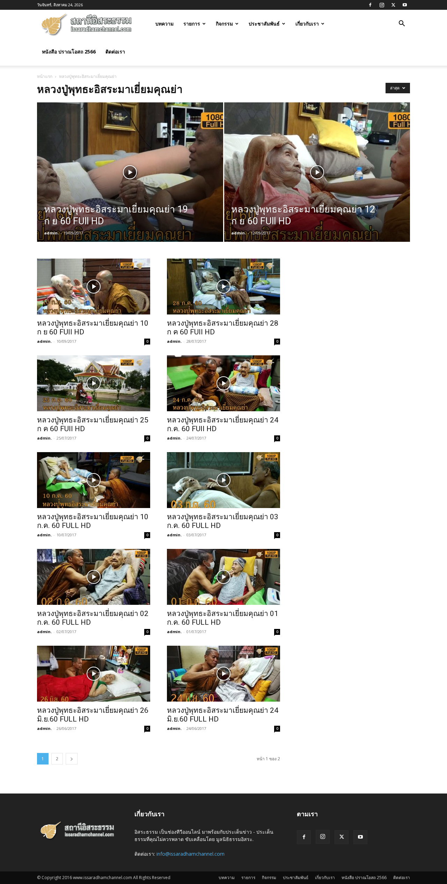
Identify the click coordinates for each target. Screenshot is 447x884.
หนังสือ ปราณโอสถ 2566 (69, 51)
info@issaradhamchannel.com (190, 853)
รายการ (191, 23)
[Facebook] (370, 5)
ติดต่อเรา (115, 51)
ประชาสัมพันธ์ (264, 23)
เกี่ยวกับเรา (307, 23)
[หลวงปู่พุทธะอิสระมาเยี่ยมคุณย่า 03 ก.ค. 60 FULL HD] (223, 480)
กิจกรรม (224, 23)
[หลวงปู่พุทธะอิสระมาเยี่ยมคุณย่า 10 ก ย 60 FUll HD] (93, 286)
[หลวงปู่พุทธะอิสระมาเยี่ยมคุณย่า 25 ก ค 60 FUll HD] (93, 383)
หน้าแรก (44, 76)
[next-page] (72, 759)
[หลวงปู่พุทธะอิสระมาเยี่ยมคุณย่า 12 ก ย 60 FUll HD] (317, 183)
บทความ (164, 23)
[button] (401, 24)
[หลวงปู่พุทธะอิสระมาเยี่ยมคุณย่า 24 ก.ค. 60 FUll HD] (223, 383)
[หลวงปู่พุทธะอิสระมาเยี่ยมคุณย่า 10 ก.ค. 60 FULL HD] (93, 480)
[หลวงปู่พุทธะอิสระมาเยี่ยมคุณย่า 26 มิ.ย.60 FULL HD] (93, 674)
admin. (51, 233)
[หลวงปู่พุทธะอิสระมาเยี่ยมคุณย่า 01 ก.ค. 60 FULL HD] (223, 577)
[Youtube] (405, 5)
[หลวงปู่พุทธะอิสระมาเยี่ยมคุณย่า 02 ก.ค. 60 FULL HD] (93, 577)
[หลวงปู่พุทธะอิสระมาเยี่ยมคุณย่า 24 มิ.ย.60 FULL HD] (223, 674)
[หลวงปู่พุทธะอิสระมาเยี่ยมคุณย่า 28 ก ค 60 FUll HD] (223, 286)
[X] (393, 5)
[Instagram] (381, 5)
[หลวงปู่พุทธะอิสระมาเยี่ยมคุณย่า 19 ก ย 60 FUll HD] (130, 183)
